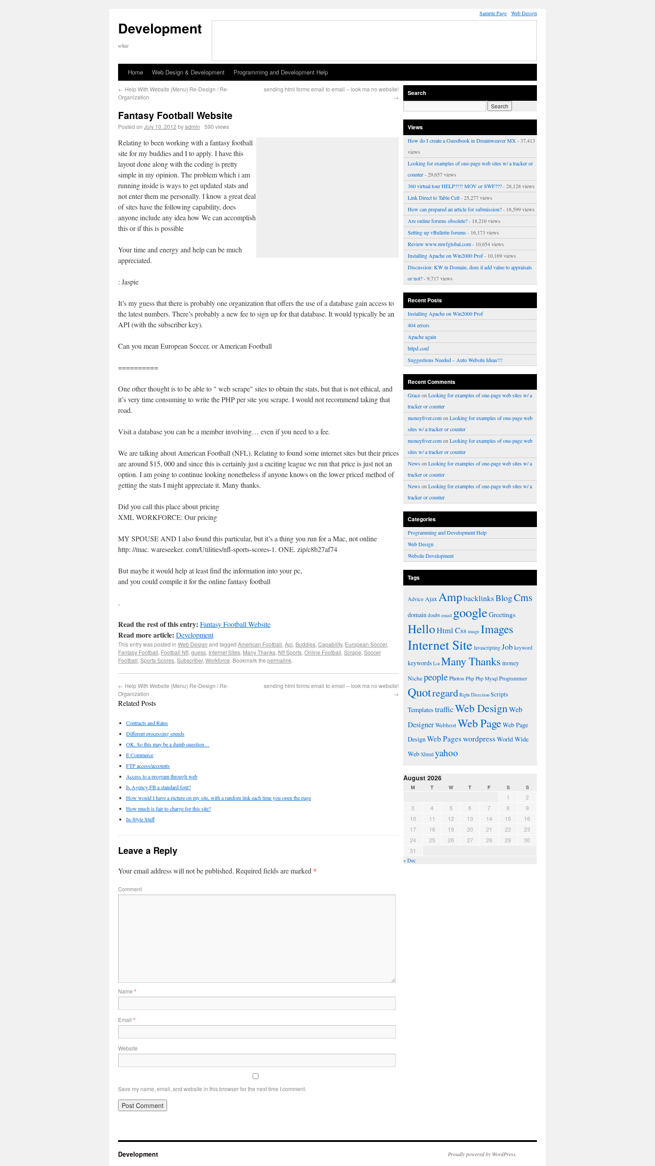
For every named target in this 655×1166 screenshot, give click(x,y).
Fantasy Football (138, 652)
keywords (420, 663)
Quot (419, 692)
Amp (450, 597)
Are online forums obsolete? (437, 220)
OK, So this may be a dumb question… (167, 744)
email (446, 615)
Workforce (217, 660)
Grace (414, 395)
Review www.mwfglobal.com (439, 243)
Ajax (431, 599)
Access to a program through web (161, 776)
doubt (434, 615)
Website (128, 1048)
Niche (415, 678)
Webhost (445, 725)
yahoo (446, 752)
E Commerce (139, 754)
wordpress (479, 738)
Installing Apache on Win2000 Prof (445, 255)
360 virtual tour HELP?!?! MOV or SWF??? (455, 186)
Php (470, 678)
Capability (330, 644)
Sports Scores (157, 660)
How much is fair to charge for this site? (168, 808)
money (510, 663)
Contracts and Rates (147, 722)
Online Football (322, 652)
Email (126, 1019)
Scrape (352, 652)
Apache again (422, 336)
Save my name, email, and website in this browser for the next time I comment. (212, 1088)
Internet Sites (224, 652)
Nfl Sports (290, 652)
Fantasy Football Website (235, 624)
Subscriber (190, 660)
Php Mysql (486, 678)
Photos (456, 678)
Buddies (305, 644)
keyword (523, 647)
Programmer (513, 678)
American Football (260, 644)
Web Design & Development (188, 72)
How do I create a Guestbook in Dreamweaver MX (462, 140)
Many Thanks (259, 652)
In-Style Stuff (140, 819)
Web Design (524, 12)
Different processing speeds (155, 733)
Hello (421, 628)
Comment (130, 889)
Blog (503, 597)
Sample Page (493, 12)
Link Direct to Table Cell (433, 197)
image (473, 631)
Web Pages (444, 738)
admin (192, 126)
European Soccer (366, 644)
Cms (523, 597)
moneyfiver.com (425, 417)
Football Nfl (174, 652)
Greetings (502, 614)
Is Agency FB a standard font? (158, 787)
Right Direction (474, 694)
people (436, 677)
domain (417, 614)
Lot (436, 663)
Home (135, 72)
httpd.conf (418, 348)
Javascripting (487, 647)
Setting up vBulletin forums (437, 232)
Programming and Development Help (280, 72)
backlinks (478, 598)
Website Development (431, 555)
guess (198, 652)
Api (289, 644)
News (414, 463)
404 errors (419, 325)
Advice (416, 598)
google (470, 612)
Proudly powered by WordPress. (482, 1154)
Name (127, 991)
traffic (444, 709)
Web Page (479, 723)
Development (160, 27)
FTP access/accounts (148, 765)
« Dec (409, 860)
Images (497, 628)
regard (445, 692)
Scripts (499, 694)
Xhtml (427, 754)
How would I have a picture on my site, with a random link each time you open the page (218, 797)
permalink (279, 660)
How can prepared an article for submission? (455, 209)
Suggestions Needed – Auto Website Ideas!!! (455, 359)
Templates (421, 709)
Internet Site (440, 644)
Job (507, 646)
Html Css (452, 630)
